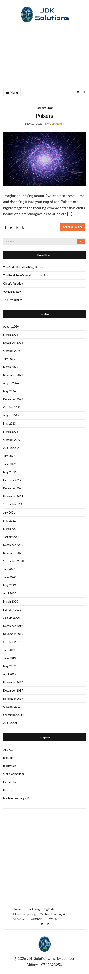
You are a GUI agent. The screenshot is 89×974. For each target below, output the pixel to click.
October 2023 (12, 407)
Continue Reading (72, 226)
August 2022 (11, 447)
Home (17, 909)
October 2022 (12, 439)
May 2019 (9, 666)
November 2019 (13, 634)
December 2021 (13, 488)
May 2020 (9, 585)
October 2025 (12, 350)
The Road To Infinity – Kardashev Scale (26, 275)
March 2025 (10, 367)
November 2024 (13, 375)
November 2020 (13, 553)
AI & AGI (8, 749)
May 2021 (9, 520)
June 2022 (9, 464)
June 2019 (9, 658)
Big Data (8, 757)
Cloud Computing (13, 774)
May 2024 (9, 391)
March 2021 (10, 528)
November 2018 (13, 682)
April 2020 (9, 593)
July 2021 (9, 512)
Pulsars (44, 115)
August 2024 (11, 383)
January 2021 (11, 536)
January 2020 (11, 617)
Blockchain (9, 765)
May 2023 (9, 423)
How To (8, 790)
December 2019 (13, 625)
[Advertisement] (44, 58)
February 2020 (12, 609)
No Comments (54, 123)
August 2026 (11, 326)
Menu (13, 92)
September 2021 (13, 504)
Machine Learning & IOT (17, 798)
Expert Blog (44, 108)
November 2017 (13, 698)
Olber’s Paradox (13, 283)
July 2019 (9, 650)
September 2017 (13, 714)
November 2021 (13, 496)
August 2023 (11, 415)
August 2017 (11, 722)
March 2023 (10, 431)
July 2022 (9, 456)
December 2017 (13, 690)
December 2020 (13, 545)
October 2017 (12, 706)
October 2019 (12, 642)
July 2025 (9, 358)
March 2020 (10, 601)
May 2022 (9, 472)
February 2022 (12, 480)
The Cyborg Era (12, 299)
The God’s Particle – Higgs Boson (23, 267)
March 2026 (10, 334)
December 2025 (13, 342)
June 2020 (9, 577)
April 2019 (9, 674)
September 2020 (13, 561)
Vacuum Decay (12, 291)
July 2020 (9, 569)
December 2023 (13, 399)
